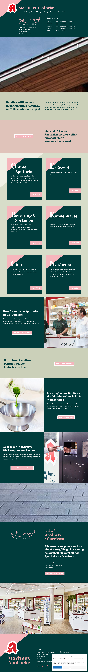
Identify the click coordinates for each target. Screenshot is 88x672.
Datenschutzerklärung (68, 669)
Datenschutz (40, 666)
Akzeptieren (57, 667)
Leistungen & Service (49, 12)
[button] (85, 656)
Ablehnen (66, 667)
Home (21, 12)
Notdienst (64, 12)
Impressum (74, 669)
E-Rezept (38, 12)
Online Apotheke (29, 12)
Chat (58, 12)
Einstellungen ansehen (78, 667)
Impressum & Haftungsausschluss (45, 665)
